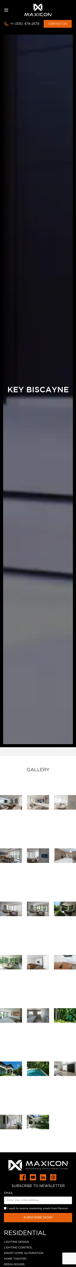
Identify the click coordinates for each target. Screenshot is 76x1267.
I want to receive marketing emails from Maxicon (37, 1208)
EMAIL (8, 1193)
